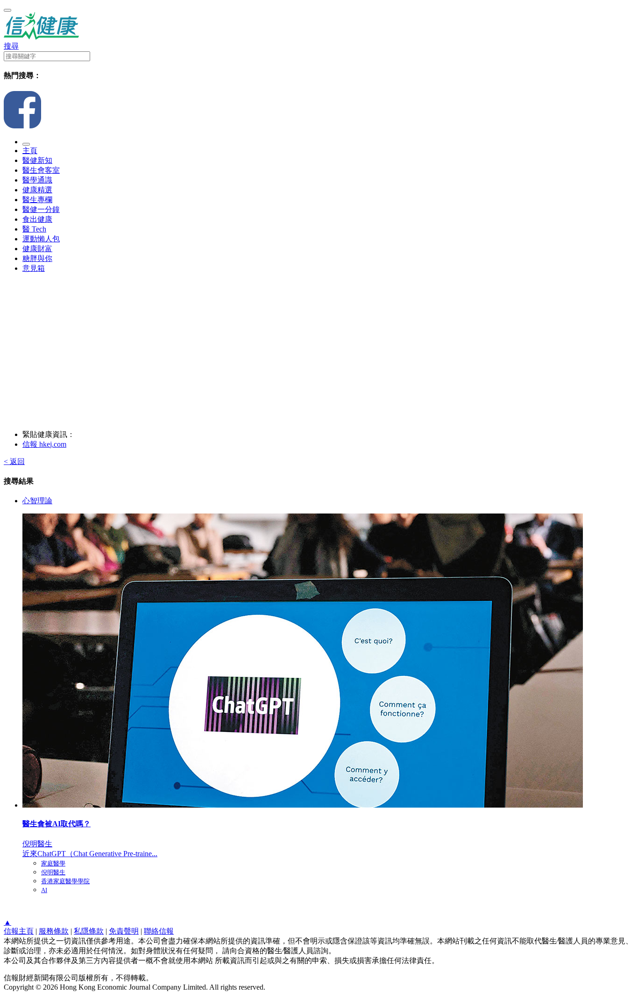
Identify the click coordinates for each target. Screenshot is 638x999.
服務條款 (54, 931)
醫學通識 (37, 180)
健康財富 (37, 249)
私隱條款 (89, 931)
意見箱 (33, 268)
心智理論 (37, 501)
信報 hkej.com (44, 444)
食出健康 (37, 219)
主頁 (29, 151)
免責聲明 (124, 931)
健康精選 (37, 190)
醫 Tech (34, 229)
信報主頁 (19, 931)
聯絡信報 (159, 931)
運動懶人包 (41, 239)
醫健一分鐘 (41, 209)
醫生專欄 (37, 200)
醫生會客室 (41, 170)
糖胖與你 (37, 258)
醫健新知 (37, 160)
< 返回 (14, 461)
